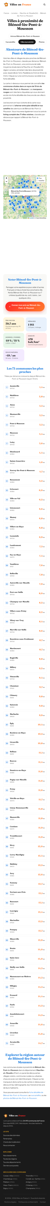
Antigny (31, 1182)
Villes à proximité (27, 42)
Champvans (33, 1188)
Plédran (9, 1182)
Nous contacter (9, 1145)
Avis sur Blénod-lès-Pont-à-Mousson (25, 36)
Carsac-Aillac (11, 1176)
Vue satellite (10, 42)
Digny (8, 1188)
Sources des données (11, 1135)
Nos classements (9, 1155)
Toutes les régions (10, 1159)
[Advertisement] (25, 150)
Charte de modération (11, 1142)
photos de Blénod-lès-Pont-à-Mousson (20, 1098)
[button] (23, 197)
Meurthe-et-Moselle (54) (29, 13)
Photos (41, 42)
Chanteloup (10, 1179)
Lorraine (14, 13)
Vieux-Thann (11, 1185)
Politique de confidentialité (28, 1202)
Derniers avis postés (10, 1165)
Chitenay (31, 1185)
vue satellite (36, 1095)
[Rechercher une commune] (44, 4)
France (6, 13)
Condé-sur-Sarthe (35, 1179)
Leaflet (31, 218)
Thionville (32, 1176)
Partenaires (7, 1139)
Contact (43, 1202)
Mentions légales (10, 1202)
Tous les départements (12, 1162)
